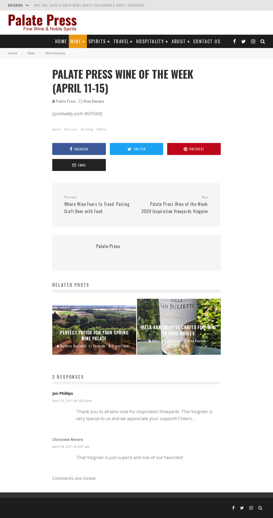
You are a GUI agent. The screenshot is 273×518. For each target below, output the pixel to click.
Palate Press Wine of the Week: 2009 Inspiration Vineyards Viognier (174, 204)
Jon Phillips (62, 393)
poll (57, 129)
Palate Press (65, 101)
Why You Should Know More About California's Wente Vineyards (89, 5)
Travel (121, 41)
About (179, 41)
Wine (75, 41)
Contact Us (206, 41)
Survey (72, 129)
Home (61, 41)
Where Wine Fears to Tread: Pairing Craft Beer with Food (97, 204)
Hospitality (150, 41)
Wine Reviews (93, 101)
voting (88, 129)
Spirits (97, 41)
